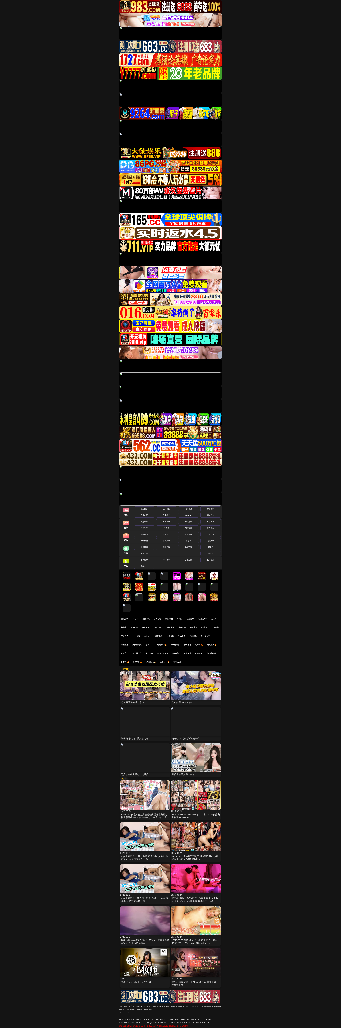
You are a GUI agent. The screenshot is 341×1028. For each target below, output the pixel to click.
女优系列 (166, 534)
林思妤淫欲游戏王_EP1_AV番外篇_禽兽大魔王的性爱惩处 (195, 983)
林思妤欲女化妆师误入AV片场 (136, 982)
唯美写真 (188, 547)
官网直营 (157, 618)
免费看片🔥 (162, 644)
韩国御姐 (166, 521)
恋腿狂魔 (210, 534)
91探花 (166, 528)
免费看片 (176, 653)
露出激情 (166, 547)
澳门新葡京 (205, 636)
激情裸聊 (187, 644)
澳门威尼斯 (211, 653)
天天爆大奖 (137, 653)
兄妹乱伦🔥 (151, 662)
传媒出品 (144, 553)
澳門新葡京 (137, 644)
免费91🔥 (125, 662)
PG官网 (135, 618)
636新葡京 (175, 644)
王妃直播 (136, 636)
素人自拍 (210, 515)
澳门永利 (169, 618)
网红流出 (188, 528)
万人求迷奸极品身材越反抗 (135, 774)
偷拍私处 (159, 636)
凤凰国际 (157, 627)
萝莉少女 (210, 509)
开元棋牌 (146, 618)
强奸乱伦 (166, 509)
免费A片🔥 (137, 662)
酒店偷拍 (215, 627)
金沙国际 (149, 653)
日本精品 (166, 515)
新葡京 (124, 627)
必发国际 (193, 636)
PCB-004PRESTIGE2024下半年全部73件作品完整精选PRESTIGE (196, 816)
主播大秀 (125, 636)
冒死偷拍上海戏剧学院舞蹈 (185, 738)
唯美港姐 (188, 521)
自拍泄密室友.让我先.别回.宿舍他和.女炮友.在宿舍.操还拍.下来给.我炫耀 (144, 858)
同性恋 (210, 553)
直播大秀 (199, 653)
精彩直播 (194, 627)
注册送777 (202, 618)
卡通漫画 (144, 547)
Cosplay (188, 515)
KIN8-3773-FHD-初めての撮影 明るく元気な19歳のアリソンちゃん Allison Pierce (194, 942)
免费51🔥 (199, 644)
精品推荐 (144, 509)
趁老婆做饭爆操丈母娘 (132, 702)
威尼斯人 (125, 618)
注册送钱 (190, 618)
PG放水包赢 (170, 627)
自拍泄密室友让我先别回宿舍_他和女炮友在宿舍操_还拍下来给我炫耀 (144, 900)
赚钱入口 (177, 662)
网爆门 (210, 547)
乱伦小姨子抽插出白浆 (183, 774)
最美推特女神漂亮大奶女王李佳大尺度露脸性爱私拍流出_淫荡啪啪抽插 (145, 942)
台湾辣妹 (144, 521)
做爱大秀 (187, 653)
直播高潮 (182, 627)
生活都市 (144, 560)
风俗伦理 (210, 560)
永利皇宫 (149, 644)
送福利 (213, 618)
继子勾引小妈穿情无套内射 (135, 738)
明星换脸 (166, 540)
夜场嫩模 (182, 636)
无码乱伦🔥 (212, 644)
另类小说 (144, 566)
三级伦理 (144, 515)
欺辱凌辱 (144, 528)
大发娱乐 (125, 644)
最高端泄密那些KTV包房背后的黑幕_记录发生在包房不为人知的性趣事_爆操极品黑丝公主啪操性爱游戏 (195, 901)
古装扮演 (144, 534)
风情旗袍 (144, 540)
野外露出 (210, 528)
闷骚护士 (210, 540)
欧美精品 (188, 509)
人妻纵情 (188, 560)
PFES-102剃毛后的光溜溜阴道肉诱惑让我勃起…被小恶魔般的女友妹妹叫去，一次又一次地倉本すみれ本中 (145, 817)
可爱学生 (188, 534)
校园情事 (166, 560)
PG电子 (180, 618)
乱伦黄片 (147, 636)
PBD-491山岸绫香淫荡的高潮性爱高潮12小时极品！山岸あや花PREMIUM (195, 858)
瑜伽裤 (188, 540)
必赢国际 (145, 627)
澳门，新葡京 (162, 653)
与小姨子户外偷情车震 (183, 702)
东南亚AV (210, 521)
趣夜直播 (170, 636)
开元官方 (125, 653)
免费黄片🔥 (165, 662)
